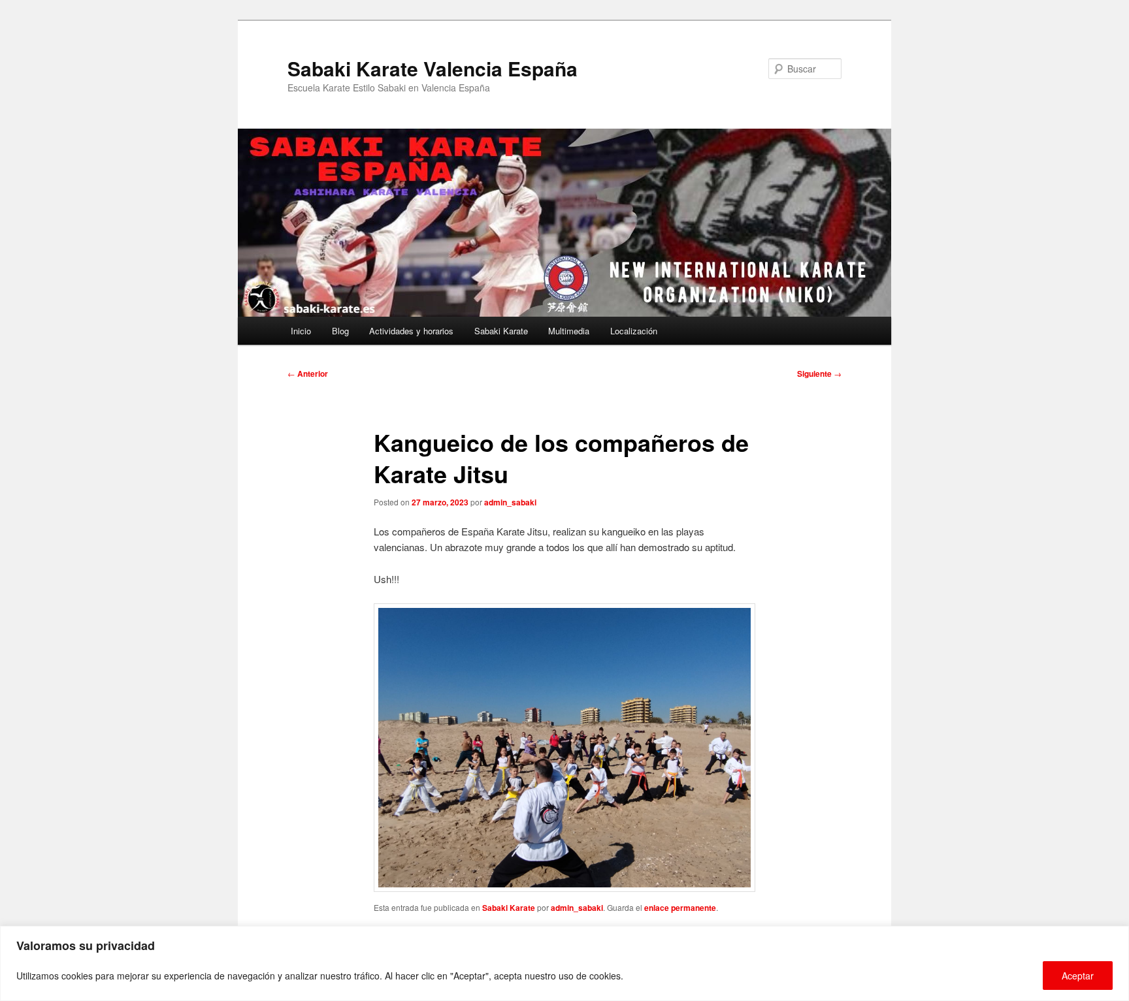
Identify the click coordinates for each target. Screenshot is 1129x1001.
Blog (340, 331)
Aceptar (1078, 975)
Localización (633, 331)
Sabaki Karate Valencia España (432, 68)
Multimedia (568, 331)
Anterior (307, 373)
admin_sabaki (510, 502)
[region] (564, 963)
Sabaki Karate (501, 331)
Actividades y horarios (411, 331)
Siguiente (819, 373)
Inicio (301, 331)
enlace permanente (680, 908)
